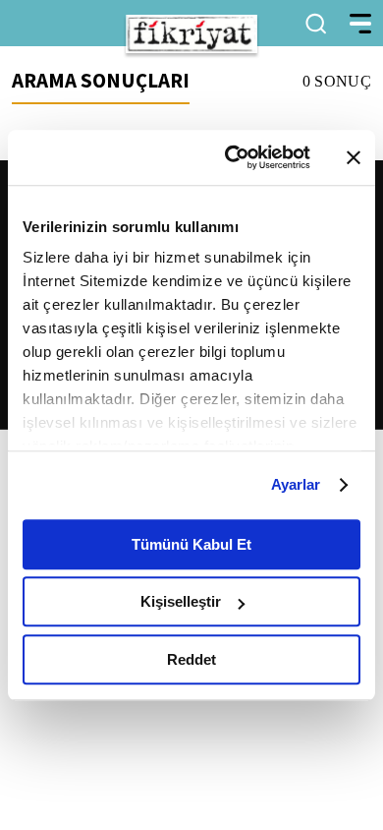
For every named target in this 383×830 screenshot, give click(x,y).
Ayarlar (296, 484)
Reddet (191, 659)
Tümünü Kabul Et (191, 544)
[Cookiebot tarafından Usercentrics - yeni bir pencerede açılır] (232, 157)
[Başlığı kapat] (353, 157)
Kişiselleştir (180, 601)
